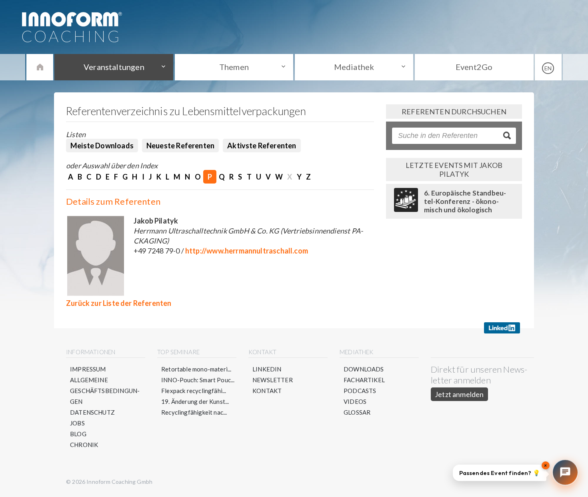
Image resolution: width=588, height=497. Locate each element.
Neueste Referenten (180, 145)
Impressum (88, 369)
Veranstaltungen (114, 67)
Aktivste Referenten (261, 145)
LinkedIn (266, 369)
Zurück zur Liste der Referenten (119, 303)
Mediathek (354, 67)
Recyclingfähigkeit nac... (194, 412)
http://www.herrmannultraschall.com (246, 250)
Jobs (77, 423)
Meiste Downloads (102, 145)
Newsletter (272, 379)
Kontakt (267, 390)
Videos (355, 401)
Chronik (84, 444)
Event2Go (474, 67)
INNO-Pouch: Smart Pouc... (198, 379)
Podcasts (360, 390)
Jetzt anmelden (459, 394)
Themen (234, 67)
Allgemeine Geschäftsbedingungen (105, 390)
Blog (78, 433)
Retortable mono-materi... (196, 369)
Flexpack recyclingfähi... (193, 390)
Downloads (364, 369)
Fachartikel (364, 379)
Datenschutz (92, 412)
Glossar (357, 412)
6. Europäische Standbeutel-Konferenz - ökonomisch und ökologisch (465, 201)
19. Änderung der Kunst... (195, 401)
